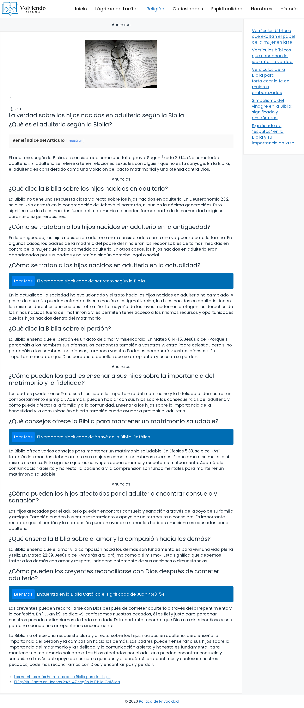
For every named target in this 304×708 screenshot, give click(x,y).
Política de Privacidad (159, 701)
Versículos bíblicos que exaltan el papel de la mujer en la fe (273, 36)
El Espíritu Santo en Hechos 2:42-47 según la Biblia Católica (67, 681)
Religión (155, 9)
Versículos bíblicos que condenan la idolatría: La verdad (272, 55)
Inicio (81, 9)
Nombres (261, 9)
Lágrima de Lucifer (116, 9)
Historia (289, 9)
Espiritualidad (227, 9)
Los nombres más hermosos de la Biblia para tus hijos (62, 676)
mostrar (75, 140)
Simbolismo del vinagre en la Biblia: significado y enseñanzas (272, 109)
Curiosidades (188, 9)
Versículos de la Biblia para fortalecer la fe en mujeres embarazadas (270, 81)
